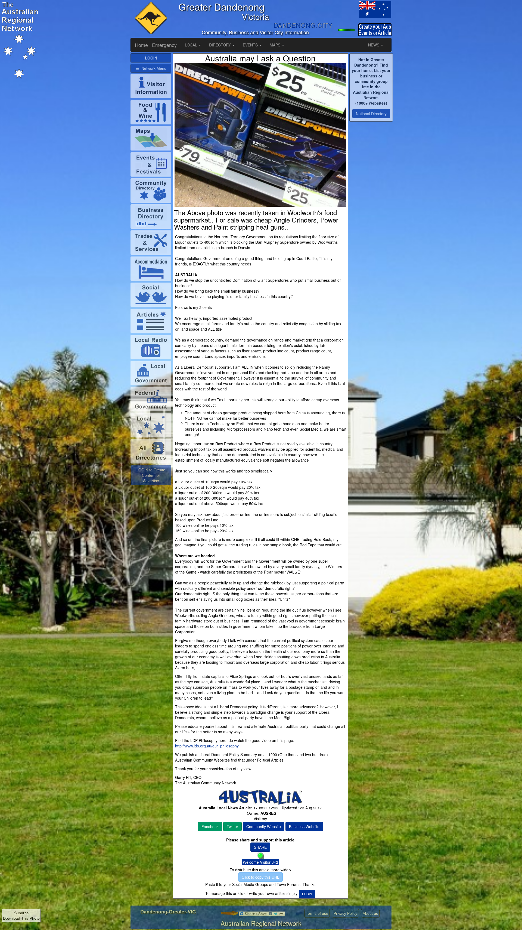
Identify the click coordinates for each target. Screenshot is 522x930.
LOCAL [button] (191, 45)
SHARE (260, 847)
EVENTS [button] (251, 45)
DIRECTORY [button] (220, 45)
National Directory (371, 113)
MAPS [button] (275, 45)
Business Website (304, 826)
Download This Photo (21, 918)
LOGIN (307, 893)
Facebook (210, 826)
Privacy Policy (345, 913)
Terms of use (317, 913)
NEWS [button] (374, 45)
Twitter (232, 826)
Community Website (263, 826)
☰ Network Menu (151, 68)
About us (370, 913)
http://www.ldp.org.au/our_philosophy (207, 746)
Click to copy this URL (260, 877)
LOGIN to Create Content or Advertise (150, 475)
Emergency (164, 44)
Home (141, 44)
